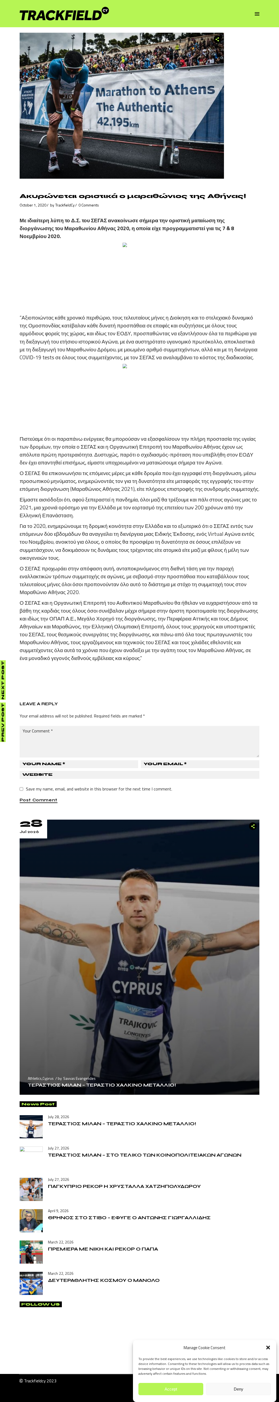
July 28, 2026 (58, 1117)
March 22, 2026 (61, 1242)
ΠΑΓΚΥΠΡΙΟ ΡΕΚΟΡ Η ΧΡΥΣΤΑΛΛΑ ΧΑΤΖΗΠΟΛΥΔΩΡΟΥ (124, 1186)
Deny (238, 1389)
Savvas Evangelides (79, 1078)
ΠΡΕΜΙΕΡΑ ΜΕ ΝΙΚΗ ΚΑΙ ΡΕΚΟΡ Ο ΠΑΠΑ (103, 1249)
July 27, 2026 (58, 1148)
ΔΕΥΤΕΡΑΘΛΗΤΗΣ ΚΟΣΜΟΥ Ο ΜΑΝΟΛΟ (104, 1280)
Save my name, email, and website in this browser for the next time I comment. (99, 789)
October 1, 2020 (33, 205)
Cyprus (48, 1078)
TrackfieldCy (65, 205)
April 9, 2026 (58, 1211)
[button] (268, 1347)
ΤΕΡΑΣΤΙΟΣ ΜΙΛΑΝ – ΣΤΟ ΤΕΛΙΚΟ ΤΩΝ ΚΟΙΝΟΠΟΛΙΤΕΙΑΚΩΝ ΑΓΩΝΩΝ (144, 1155)
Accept (171, 1389)
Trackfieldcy (35, 1380)
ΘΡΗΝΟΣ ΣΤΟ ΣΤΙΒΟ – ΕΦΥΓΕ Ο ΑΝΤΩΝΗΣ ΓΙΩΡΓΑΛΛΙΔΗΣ (129, 1218)
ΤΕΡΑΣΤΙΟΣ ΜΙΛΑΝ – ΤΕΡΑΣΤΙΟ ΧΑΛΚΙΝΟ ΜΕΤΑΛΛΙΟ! (102, 1085)
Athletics (35, 1078)
